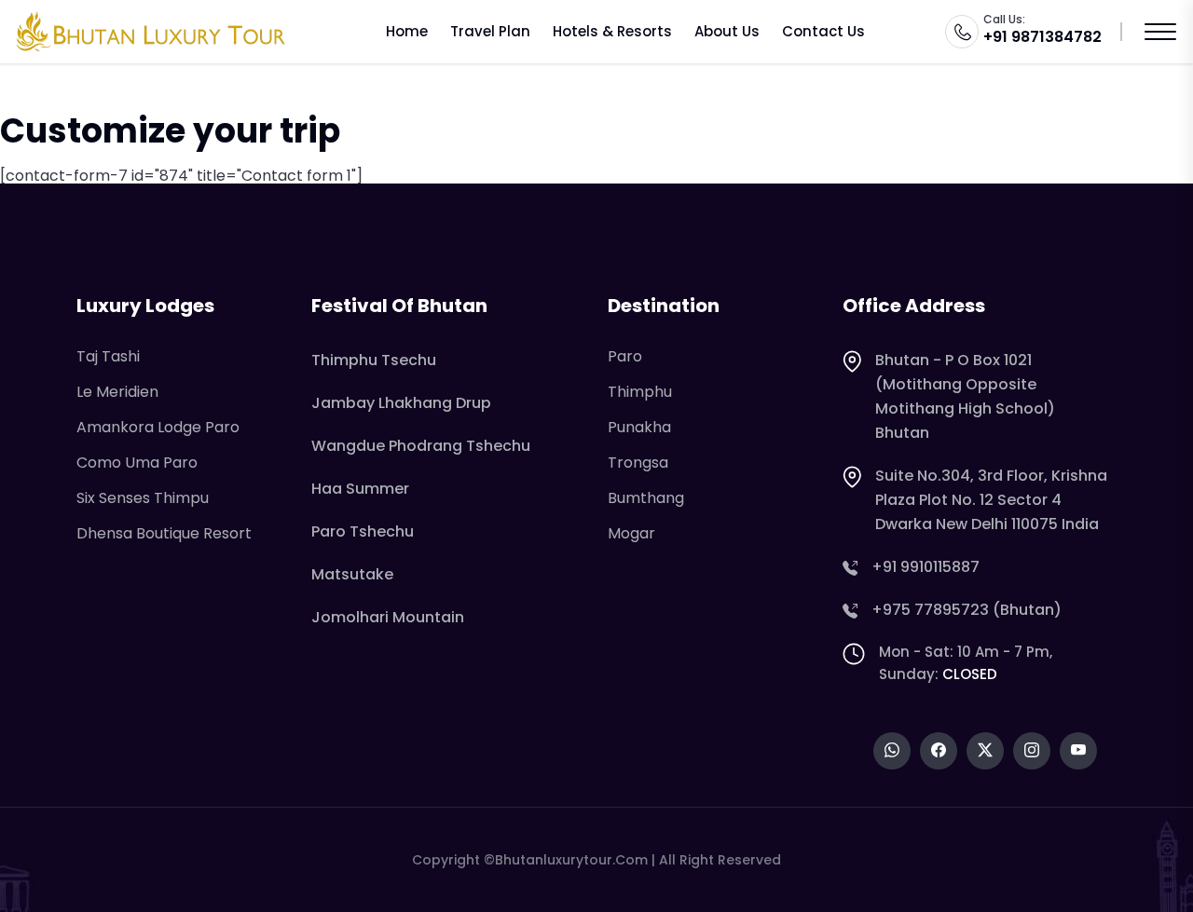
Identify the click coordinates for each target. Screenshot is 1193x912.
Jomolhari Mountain (387, 617)
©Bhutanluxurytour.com (566, 860)
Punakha (639, 427)
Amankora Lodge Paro (158, 427)
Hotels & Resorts (612, 31)
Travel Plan (490, 31)
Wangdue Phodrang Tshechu (420, 445)
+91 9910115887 (925, 567)
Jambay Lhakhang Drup (401, 403)
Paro (625, 356)
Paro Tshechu (362, 531)
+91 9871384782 (1042, 37)
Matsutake (352, 574)
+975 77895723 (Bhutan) (966, 609)
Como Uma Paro (137, 462)
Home (407, 31)
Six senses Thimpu (142, 498)
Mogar (631, 533)
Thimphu (640, 391)
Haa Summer (360, 488)
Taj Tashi (108, 356)
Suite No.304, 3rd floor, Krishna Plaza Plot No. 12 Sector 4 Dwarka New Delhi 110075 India (991, 500)
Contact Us (823, 31)
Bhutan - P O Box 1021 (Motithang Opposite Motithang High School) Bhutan (965, 396)
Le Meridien (117, 391)
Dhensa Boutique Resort (164, 533)
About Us (727, 31)
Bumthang (646, 498)
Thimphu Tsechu (373, 360)
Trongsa (638, 462)
